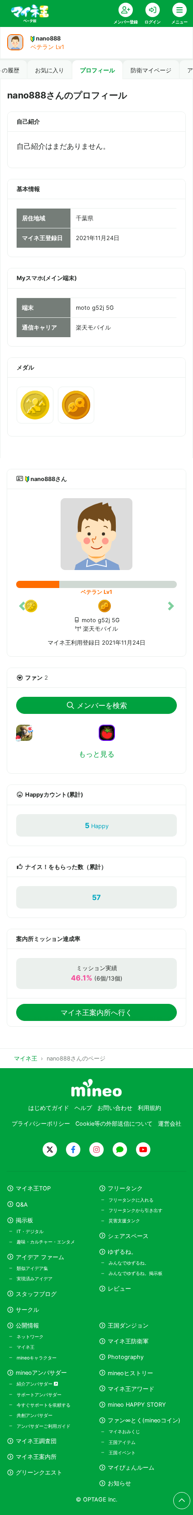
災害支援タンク (124, 1220)
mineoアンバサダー (41, 1372)
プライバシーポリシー (41, 1123)
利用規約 (149, 1108)
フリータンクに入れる (131, 1200)
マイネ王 (26, 1347)
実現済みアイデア (35, 1278)
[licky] (27, 738)
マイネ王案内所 (36, 1456)
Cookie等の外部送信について (114, 1123)
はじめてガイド (48, 1108)
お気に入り (49, 70)
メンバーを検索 (102, 705)
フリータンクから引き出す (135, 1210)
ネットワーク (30, 1336)
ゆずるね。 (122, 1251)
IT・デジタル (30, 1231)
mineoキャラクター (37, 1357)
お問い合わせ (114, 1108)
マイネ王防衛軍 (128, 1341)
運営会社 (169, 1123)
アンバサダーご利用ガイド (43, 1426)
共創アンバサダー (35, 1415)
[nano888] (96, 534)
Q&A (22, 1204)
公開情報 (27, 1325)
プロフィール (97, 70)
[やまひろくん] (110, 732)
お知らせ (119, 1483)
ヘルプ (83, 1108)
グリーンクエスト (39, 1472)
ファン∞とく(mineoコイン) (144, 1420)
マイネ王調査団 (36, 1441)
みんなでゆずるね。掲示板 (135, 1273)
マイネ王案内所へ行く (96, 1012)
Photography (126, 1357)
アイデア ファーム (40, 1257)
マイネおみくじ (124, 1431)
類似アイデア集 (32, 1268)
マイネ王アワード (131, 1389)
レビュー (119, 1288)
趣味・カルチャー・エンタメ (46, 1241)
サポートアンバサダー (39, 1394)
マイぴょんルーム (131, 1467)
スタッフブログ (36, 1294)
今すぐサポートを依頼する (43, 1405)
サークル (27, 1309)
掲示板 (24, 1220)
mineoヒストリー (130, 1373)
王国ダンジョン (128, 1325)
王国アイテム (122, 1442)
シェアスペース (128, 1236)
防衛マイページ (151, 70)
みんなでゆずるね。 (129, 1262)
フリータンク (125, 1188)
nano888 (48, 38)
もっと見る (96, 753)
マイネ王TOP (33, 1188)
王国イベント (122, 1452)
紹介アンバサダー (35, 1383)
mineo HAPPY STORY (137, 1404)
